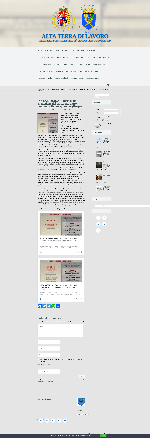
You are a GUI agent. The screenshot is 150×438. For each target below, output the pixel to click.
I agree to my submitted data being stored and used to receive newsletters (103, 125)
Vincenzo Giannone (77, 64)
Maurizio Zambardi (61, 78)
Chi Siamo (48, 50)
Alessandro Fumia (92, 71)
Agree (103, 435)
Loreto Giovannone (62, 71)
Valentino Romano (92, 78)
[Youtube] (98, 230)
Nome (99, 109)
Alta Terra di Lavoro (105, 120)
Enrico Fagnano (77, 71)
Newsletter (91, 50)
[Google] (104, 218)
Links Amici (80, 50)
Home (40, 50)
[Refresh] (49, 364)
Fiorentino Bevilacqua (47, 57)
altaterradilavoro (51, 110)
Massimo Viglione (77, 78)
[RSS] (98, 224)
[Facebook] (98, 218)
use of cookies (95, 435)
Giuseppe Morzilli (45, 78)
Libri (72, 50)
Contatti (57, 50)
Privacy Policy (62, 57)
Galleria (65, 50)
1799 (71, 57)
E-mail (98, 113)
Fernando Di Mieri (60, 64)
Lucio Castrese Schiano (100, 57)
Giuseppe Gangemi (46, 71)
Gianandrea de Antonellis (95, 64)
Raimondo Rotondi (82, 57)
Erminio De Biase (45, 64)
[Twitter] (104, 224)
